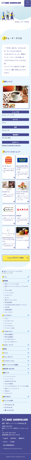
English (5, 438)
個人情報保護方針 (8, 445)
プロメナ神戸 (8, 290)
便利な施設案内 (9, 337)
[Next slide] (28, 94)
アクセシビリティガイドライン (12, 449)
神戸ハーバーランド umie (12, 284)
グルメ (6, 318)
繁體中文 (21, 438)
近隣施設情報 (8, 309)
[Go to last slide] (3, 94)
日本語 (12, 442)
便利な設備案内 (9, 334)
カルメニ (7, 297)
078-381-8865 (6, 138)
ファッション (8, 323)
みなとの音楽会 (9, 384)
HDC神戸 (7, 307)
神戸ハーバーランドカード (12, 388)
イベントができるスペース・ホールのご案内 (17, 386)
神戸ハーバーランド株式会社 (15, 423)
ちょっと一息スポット (11, 342)
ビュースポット (9, 312)
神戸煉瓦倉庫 (8, 302)
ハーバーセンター (9, 293)
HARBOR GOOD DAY (10, 381)
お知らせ (7, 391)
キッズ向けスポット (10, 339)
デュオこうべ (8, 295)
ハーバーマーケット (10, 376)
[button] (6, 106)
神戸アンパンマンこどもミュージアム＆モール (17, 287)
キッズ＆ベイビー (9, 321)
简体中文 (13, 438)
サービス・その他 (9, 328)
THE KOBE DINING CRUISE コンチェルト (16, 305)
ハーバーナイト (9, 379)
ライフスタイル (9, 326)
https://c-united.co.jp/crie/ (11, 145)
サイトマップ (8, 393)
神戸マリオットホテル (11, 300)
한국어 (5, 442)
